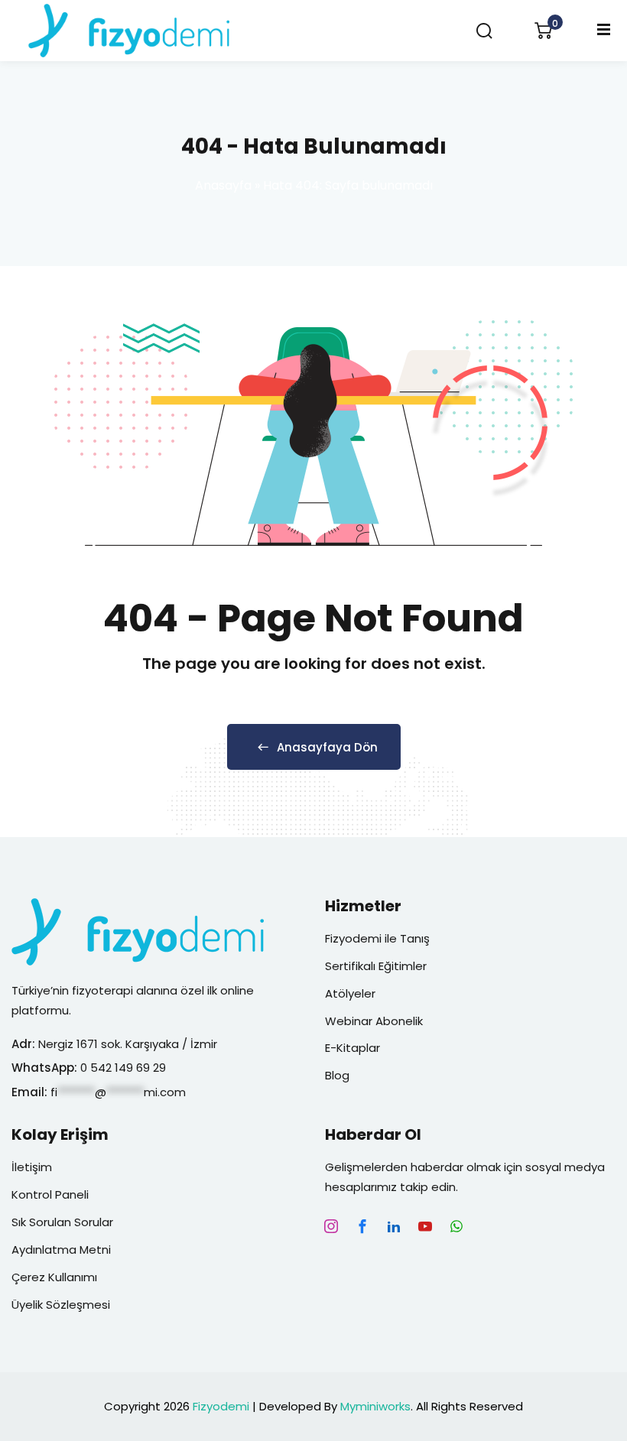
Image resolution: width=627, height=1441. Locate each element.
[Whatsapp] (456, 1226)
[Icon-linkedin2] (394, 1226)
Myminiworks (375, 1406)
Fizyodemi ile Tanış (377, 938)
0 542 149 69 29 (124, 1068)
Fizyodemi (221, 1406)
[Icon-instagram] (331, 1226)
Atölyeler (350, 993)
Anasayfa (223, 185)
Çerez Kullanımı (54, 1277)
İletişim (31, 1167)
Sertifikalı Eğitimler (376, 966)
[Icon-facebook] (362, 1226)
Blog (337, 1075)
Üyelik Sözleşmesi (60, 1305)
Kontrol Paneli (50, 1194)
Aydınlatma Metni (61, 1249)
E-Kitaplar (352, 1048)
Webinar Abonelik (374, 1021)
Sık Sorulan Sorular (62, 1222)
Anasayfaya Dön (327, 747)
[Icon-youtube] (425, 1226)
